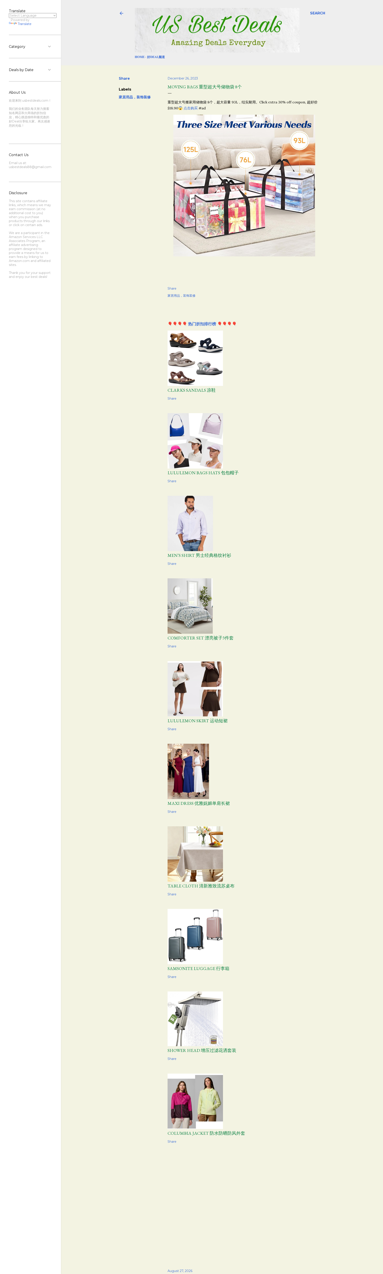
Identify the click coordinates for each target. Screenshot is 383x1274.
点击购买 (191, 108)
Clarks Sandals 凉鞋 (192, 390)
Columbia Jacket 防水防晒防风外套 (206, 1133)
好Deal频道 (156, 56)
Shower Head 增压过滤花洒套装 (202, 1050)
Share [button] (124, 78)
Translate (24, 24)
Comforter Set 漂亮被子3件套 (201, 638)
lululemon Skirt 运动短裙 (198, 721)
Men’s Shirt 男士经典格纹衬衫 (199, 555)
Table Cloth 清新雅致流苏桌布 (201, 886)
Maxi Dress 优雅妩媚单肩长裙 (199, 803)
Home (140, 56)
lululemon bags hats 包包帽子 (203, 473)
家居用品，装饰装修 (135, 97)
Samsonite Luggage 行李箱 (198, 968)
